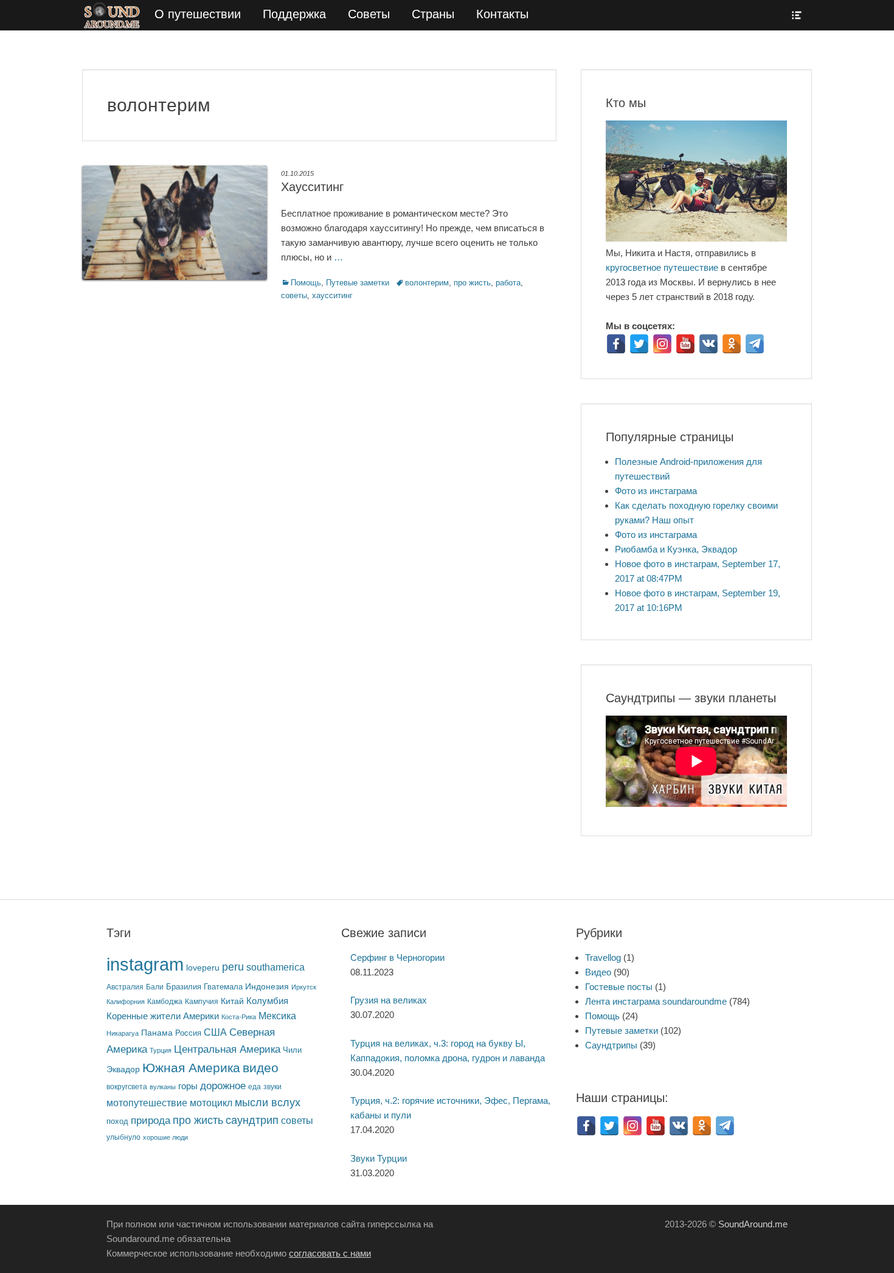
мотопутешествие (146, 1102)
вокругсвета (126, 1087)
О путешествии (197, 14)
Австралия (125, 987)
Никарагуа (122, 1033)
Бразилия (183, 986)
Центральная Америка (227, 1049)
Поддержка (294, 14)
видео (261, 1068)
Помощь (306, 282)
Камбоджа (164, 1001)
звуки (272, 1086)
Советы (369, 14)
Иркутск (303, 987)
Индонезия (267, 986)
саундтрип (252, 1120)
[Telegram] (754, 344)
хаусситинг (332, 295)
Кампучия (201, 1001)
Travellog (603, 957)
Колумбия (267, 1001)
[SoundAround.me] (113, 15)
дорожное (223, 1086)
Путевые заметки (357, 282)
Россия (188, 1033)
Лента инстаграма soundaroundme (656, 1001)
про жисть (472, 282)
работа (508, 282)
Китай (232, 1001)
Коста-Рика (238, 1016)
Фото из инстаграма (656, 491)
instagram (145, 964)
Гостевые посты (619, 987)
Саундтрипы (611, 1045)
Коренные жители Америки (162, 1016)
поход (117, 1121)
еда (254, 1086)
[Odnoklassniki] (731, 344)
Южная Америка (191, 1068)
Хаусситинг (312, 187)
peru (233, 966)
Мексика (277, 1016)
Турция (161, 1050)
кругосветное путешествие (662, 267)
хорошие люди (165, 1137)
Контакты (502, 14)
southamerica (275, 966)
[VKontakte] (708, 344)
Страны (433, 14)
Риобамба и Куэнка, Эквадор (676, 549)
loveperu (203, 967)
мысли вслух (267, 1103)
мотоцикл (211, 1103)
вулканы (163, 1086)
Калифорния (125, 1001)
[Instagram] (662, 344)
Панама (157, 1033)
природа (150, 1120)
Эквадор (123, 1069)
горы (188, 1086)
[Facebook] (616, 344)
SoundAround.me (753, 1224)
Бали (155, 987)
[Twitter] (639, 344)
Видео (598, 972)
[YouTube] (685, 344)
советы (294, 295)
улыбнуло (123, 1137)
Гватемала (223, 986)
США (215, 1032)
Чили (292, 1050)
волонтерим (427, 282)
